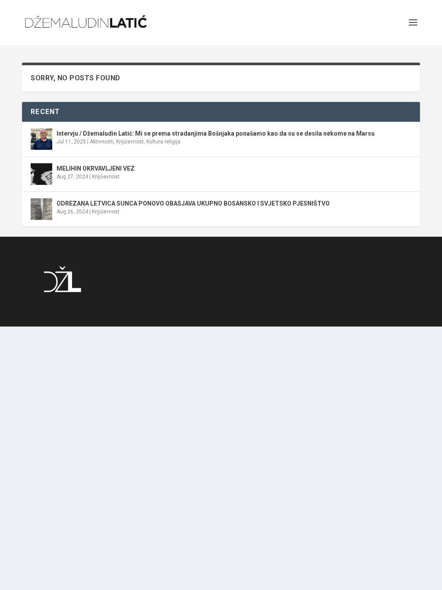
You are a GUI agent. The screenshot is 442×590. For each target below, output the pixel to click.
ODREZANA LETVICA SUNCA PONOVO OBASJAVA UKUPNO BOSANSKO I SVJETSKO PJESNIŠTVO (193, 203)
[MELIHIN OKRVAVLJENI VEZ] (41, 174)
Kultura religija (163, 142)
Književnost (130, 142)
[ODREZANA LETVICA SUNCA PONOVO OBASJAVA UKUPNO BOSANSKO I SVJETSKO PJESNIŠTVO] (41, 209)
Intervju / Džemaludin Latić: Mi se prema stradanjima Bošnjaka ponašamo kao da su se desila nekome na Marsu (216, 133)
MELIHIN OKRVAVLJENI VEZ (96, 168)
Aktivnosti (102, 142)
